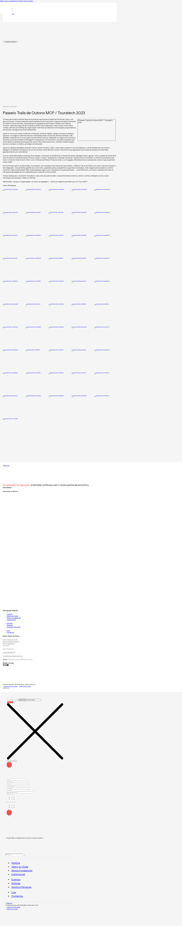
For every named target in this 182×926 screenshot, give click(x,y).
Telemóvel (9, 782)
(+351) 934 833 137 (9, 652)
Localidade (9, 788)
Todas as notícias (10, 42)
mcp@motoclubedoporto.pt (13, 656)
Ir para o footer (28, 1)
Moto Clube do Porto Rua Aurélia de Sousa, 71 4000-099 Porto (11, 642)
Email (8, 780)
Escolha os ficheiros (11, 761)
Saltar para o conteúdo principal (11, 1)
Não (14, 799)
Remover (10, 702)
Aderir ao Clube (12, 616)
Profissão (9, 790)
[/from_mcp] (6, 688)
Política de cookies (12, 909)
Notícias (10, 625)
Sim (14, 797)
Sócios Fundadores (14, 618)
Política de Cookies (25, 686)
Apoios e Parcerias (13, 627)
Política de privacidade (13, 907)
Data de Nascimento (11, 792)
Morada (9, 784)
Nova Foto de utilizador (12, 700)
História (9, 614)
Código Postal (10, 786)
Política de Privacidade (10, 686)
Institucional (11, 620)
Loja (8, 631)
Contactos (10, 632)
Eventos (10, 623)
